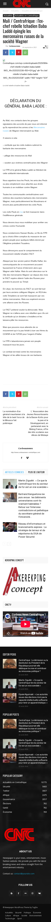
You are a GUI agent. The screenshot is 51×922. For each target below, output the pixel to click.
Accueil (5, 11)
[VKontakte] (39, 893)
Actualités (15, 11)
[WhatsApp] (25, 52)
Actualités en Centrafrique (32, 11)
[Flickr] (25, 893)
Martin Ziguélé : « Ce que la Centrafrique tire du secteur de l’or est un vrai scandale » (33, 483)
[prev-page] (4, 544)
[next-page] (9, 544)
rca (21, 212)
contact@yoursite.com (24, 873)
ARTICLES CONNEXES (14, 472)
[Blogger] (11, 893)
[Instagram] (32, 893)
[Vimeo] (28, 458)
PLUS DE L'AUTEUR (36, 472)
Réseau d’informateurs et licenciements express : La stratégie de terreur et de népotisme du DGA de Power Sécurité (32, 530)
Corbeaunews (14, 46)
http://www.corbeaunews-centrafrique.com (25, 452)
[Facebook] (5, 52)
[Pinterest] (19, 52)
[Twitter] (12, 52)
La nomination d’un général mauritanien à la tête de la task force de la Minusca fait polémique (14, 417)
